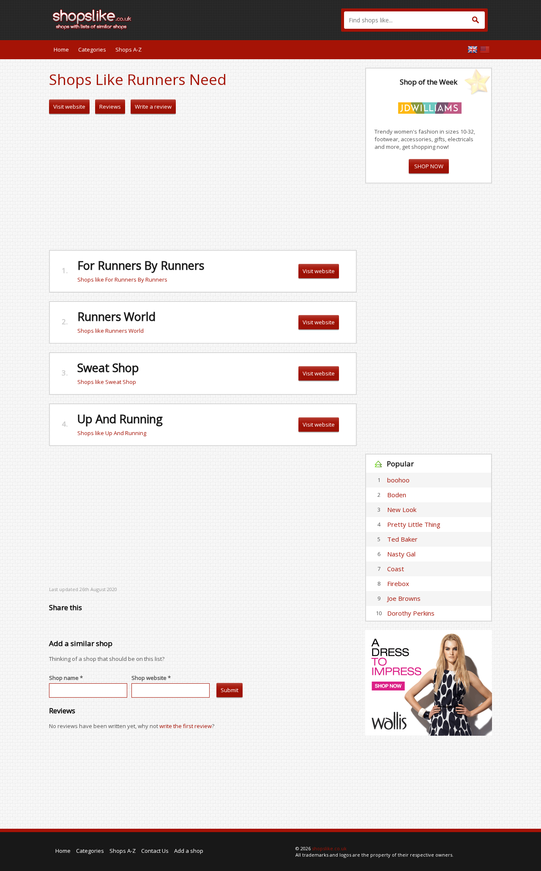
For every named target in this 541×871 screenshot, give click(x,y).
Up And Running (120, 419)
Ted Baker (402, 539)
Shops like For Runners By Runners (122, 279)
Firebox (398, 583)
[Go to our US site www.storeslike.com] (485, 49)
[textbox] (414, 20)
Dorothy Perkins (410, 613)
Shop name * (66, 678)
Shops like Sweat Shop (106, 382)
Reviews (110, 106)
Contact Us (155, 851)
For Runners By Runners (140, 265)
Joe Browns (404, 598)
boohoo (398, 480)
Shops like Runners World (110, 330)
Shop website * (151, 678)
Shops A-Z (128, 49)
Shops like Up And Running (111, 433)
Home (61, 49)
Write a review (153, 106)
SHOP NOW (428, 166)
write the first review (185, 726)
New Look (401, 509)
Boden (396, 494)
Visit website (69, 106)
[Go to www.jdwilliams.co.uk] (430, 106)
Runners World (116, 316)
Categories (92, 49)
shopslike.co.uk (329, 848)
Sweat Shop (108, 367)
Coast (395, 568)
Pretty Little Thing (413, 524)
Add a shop (188, 851)
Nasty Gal (401, 554)
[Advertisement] (203, 182)
